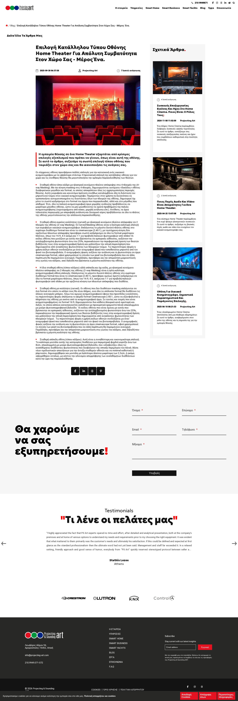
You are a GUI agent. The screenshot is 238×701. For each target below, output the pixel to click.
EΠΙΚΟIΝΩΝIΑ (116, 662)
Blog (12, 25)
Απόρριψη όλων (205, 695)
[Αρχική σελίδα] (7, 25)
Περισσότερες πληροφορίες (226, 695)
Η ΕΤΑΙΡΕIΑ (115, 629)
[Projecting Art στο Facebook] (214, 3)
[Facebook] (75, 371)
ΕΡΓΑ (111, 657)
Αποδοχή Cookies (186, 695)
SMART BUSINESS (118, 643)
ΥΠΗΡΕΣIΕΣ (115, 634)
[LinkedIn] (84, 371)
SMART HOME (116, 638)
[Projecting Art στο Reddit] (230, 3)
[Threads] (92, 371)
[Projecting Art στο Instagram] (218, 3)
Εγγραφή (205, 647)
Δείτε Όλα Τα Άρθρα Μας (24, 35)
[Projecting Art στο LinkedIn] (226, 3)
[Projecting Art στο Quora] (234, 3)
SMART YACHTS (117, 648)
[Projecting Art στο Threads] (222, 3)
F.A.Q (111, 666)
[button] (234, 543)
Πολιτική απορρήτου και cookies (100, 696)
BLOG (112, 652)
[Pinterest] (101, 371)
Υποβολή (154, 473)
